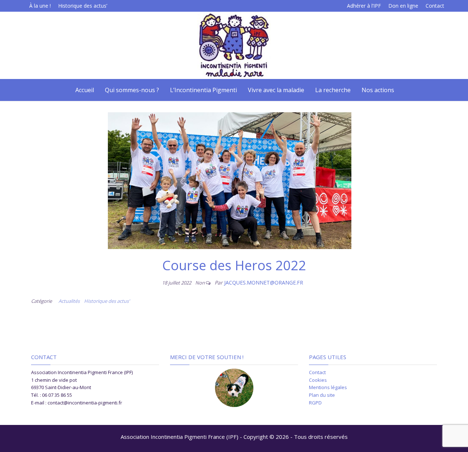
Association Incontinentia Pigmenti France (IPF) (179, 436)
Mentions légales (328, 387)
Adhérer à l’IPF (364, 5)
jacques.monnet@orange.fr (263, 282)
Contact (435, 5)
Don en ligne (403, 5)
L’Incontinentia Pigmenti (203, 90)
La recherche (333, 90)
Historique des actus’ (82, 5)
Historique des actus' (107, 301)
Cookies (318, 380)
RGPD (315, 402)
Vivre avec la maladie (276, 90)
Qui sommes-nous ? (132, 90)
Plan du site (322, 395)
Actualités (69, 301)
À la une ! (40, 5)
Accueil (84, 90)
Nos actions (378, 90)
